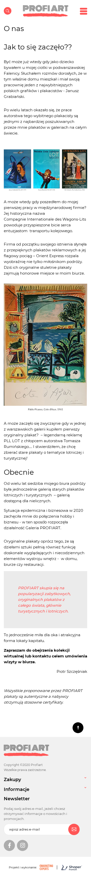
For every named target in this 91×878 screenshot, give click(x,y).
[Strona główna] (45, 11)
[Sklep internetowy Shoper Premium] (67, 867)
